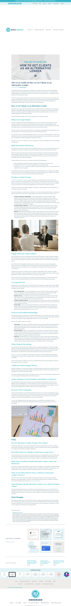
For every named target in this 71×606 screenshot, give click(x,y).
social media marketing (34, 480)
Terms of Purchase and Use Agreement (33, 602)
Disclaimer (24, 602)
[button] (35, 587)
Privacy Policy (11, 602)
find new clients (34, 309)
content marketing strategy (19, 180)
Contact (62, 3)
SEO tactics (22, 166)
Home (16, 581)
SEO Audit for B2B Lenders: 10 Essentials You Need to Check (32, 562)
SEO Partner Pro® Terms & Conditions (56, 602)
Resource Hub (48, 29)
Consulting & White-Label (39, 29)
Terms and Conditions (18, 602)
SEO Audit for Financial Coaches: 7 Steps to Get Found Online (58, 562)
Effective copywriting (16, 354)
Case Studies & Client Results (58, 29)
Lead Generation (14, 87)
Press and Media (48, 581)
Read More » (28, 565)
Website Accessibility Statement (45, 602)
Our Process (35, 3)
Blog (40, 3)
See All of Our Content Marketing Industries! (15, 587)
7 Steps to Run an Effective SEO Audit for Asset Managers (45, 562)
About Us (49, 3)
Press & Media (56, 3)
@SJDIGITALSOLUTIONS (10, 541)
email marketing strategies (47, 332)
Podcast (44, 3)
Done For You (30, 29)
